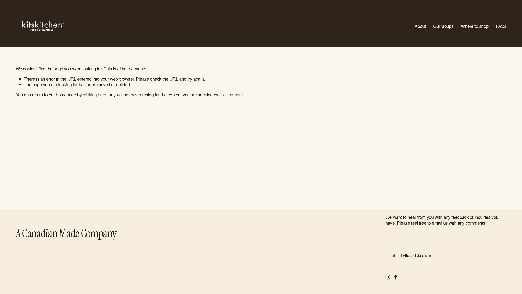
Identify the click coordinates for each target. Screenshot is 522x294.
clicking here (94, 94)
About (420, 26)
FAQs (501, 26)
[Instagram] (387, 277)
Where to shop (474, 26)
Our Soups (443, 26)
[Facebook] (395, 277)
